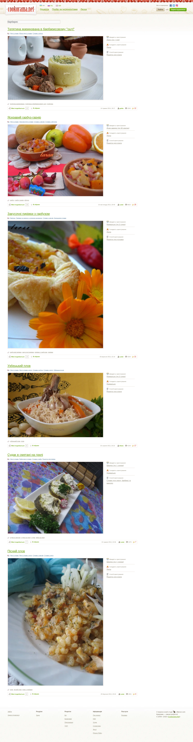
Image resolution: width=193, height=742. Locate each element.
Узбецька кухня (59, 370)
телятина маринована (17, 104)
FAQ (94, 719)
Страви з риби (37, 459)
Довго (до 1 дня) (113, 39)
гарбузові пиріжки (15, 352)
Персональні (69, 722)
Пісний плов (16, 551)
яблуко (26, 200)
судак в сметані (15, 537)
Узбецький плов (19, 365)
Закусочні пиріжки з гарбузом (28, 213)
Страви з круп (48, 370)
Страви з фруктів (51, 122)
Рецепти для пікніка (48, 459)
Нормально (111, 384)
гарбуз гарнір (19, 200)
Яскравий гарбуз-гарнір (24, 117)
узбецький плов (15, 441)
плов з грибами (27, 689)
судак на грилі (25, 537)
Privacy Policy (97, 733)
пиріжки (50, 352)
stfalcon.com (180, 712)
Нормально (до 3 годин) (116, 224)
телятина (50, 104)
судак (33, 537)
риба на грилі (40, 537)
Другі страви (14, 33)
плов (22, 441)
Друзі (94, 729)
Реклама (124, 715)
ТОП (66, 726)
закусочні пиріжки (28, 352)
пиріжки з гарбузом (41, 352)
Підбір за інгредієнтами (65, 9)
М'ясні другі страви (25, 33)
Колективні (68, 719)
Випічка (12, 218)
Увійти (160, 10)
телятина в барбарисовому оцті (35, 104)
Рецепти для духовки (115, 239)
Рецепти (44, 9)
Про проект (96, 715)
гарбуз (12, 200)
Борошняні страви (60, 218)
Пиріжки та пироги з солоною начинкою (29, 218)
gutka (121, 108)
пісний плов (18, 689)
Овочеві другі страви (26, 122)
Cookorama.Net (173, 717)
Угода (95, 722)
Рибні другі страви (25, 459)
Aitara (121, 445)
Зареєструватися (178, 10)
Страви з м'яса (38, 33)
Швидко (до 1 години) (115, 465)
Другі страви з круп (25, 370)
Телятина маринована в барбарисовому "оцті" (40, 28)
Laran (121, 204)
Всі (66, 715)
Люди (84, 9)
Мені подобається (17, 108)
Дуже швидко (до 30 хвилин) (118, 128)
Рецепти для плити (114, 54)
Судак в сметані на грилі (25, 454)
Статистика (97, 726)
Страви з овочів (39, 122)
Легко (109, 47)
